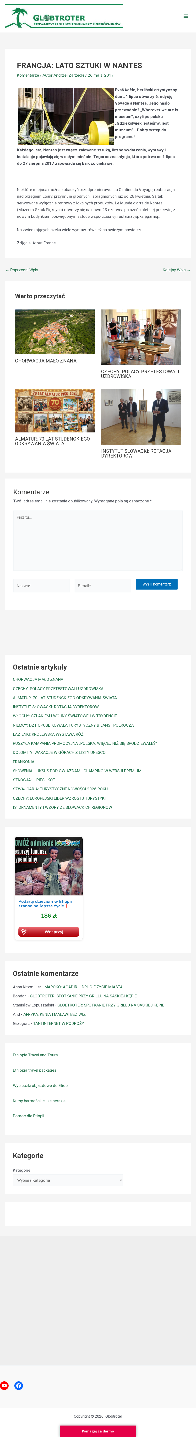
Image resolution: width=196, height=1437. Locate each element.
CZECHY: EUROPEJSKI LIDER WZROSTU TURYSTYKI (59, 798)
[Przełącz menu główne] (185, 16)
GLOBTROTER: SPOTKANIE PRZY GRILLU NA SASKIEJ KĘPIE (83, 996)
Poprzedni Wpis (21, 270)
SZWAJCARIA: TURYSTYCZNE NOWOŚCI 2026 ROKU (60, 789)
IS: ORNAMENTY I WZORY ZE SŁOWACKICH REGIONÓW (62, 807)
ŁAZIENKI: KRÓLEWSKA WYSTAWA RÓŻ (48, 734)
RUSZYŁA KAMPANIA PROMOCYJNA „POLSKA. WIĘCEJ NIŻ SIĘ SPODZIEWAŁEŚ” (85, 743)
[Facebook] (18, 1385)
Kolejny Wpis (177, 270)
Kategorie (21, 1170)
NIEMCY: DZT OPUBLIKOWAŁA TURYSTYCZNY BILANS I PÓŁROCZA (73, 725)
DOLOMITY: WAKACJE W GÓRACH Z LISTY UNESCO (59, 752)
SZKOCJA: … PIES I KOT (34, 779)
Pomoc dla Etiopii (28, 1115)
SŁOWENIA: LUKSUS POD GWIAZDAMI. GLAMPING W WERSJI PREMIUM (77, 770)
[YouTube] (4, 1385)
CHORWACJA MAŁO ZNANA (45, 361)
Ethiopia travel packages (34, 1070)
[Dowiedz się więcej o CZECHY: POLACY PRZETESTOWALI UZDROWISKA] (141, 337)
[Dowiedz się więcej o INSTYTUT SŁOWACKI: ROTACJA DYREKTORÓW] (141, 416)
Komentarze (28, 75)
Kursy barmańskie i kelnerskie (39, 1100)
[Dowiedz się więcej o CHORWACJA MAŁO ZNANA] (55, 331)
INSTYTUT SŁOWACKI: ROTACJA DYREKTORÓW (136, 453)
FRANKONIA (23, 761)
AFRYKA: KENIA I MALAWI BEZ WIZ (54, 1014)
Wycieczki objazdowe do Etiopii (41, 1085)
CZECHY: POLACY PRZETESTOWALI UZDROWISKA (140, 374)
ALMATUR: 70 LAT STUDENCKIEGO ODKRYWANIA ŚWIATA (52, 441)
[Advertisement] (98, 1299)
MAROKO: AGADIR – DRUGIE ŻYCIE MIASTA (83, 987)
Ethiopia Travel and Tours (35, 1055)
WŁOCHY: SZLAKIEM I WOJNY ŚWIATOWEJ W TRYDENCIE (65, 715)
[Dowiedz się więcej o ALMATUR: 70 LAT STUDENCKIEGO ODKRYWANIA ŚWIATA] (55, 410)
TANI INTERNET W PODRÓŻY (58, 1023)
